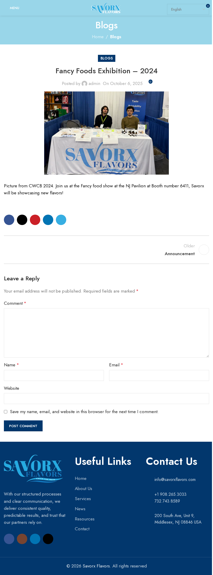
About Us (83, 488)
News (80, 509)
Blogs (115, 37)
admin (94, 83)
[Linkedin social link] (48, 220)
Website (11, 388)
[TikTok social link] (48, 539)
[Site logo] (106, 7)
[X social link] (22, 220)
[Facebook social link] (9, 220)
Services (83, 498)
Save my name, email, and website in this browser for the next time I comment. (84, 411)
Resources (85, 519)
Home (98, 37)
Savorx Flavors (96, 566)
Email (116, 365)
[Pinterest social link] (35, 220)
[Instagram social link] (22, 539)
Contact (82, 529)
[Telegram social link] (61, 220)
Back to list (106, 249)
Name (11, 365)
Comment (15, 303)
